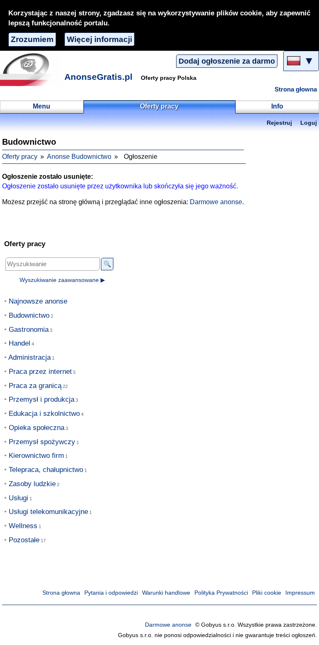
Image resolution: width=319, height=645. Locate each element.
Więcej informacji (99, 39)
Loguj (308, 123)
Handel (19, 343)
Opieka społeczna (36, 428)
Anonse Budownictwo (79, 156)
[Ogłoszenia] (31, 69)
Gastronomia (29, 330)
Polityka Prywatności (221, 593)
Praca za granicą (35, 386)
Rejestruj (279, 123)
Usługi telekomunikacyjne (48, 512)
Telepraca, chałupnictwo (46, 470)
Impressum (300, 593)
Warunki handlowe (166, 593)
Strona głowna (296, 89)
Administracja (29, 357)
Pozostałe (24, 540)
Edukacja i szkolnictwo (44, 414)
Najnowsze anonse (38, 301)
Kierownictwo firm (36, 456)
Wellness (23, 526)
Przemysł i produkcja (41, 399)
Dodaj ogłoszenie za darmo (227, 61)
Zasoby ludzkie (32, 484)
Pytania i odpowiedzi (111, 593)
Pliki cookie (266, 593)
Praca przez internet (40, 372)
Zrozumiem (32, 39)
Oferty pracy (19, 156)
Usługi (18, 498)
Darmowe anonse (216, 201)
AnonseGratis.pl (98, 77)
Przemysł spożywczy (42, 442)
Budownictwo (29, 315)
